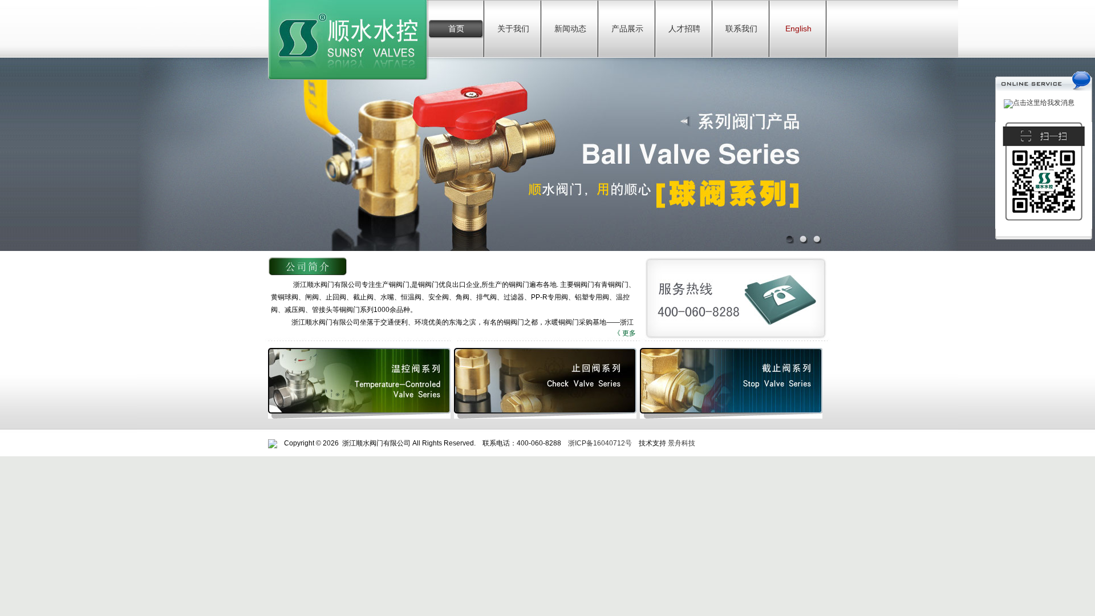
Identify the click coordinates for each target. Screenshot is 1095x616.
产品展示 (627, 28)
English (798, 28)
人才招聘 (684, 28)
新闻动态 (570, 28)
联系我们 (741, 28)
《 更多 (625, 333)
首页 (456, 28)
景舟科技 (681, 443)
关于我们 (513, 28)
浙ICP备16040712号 (600, 443)
